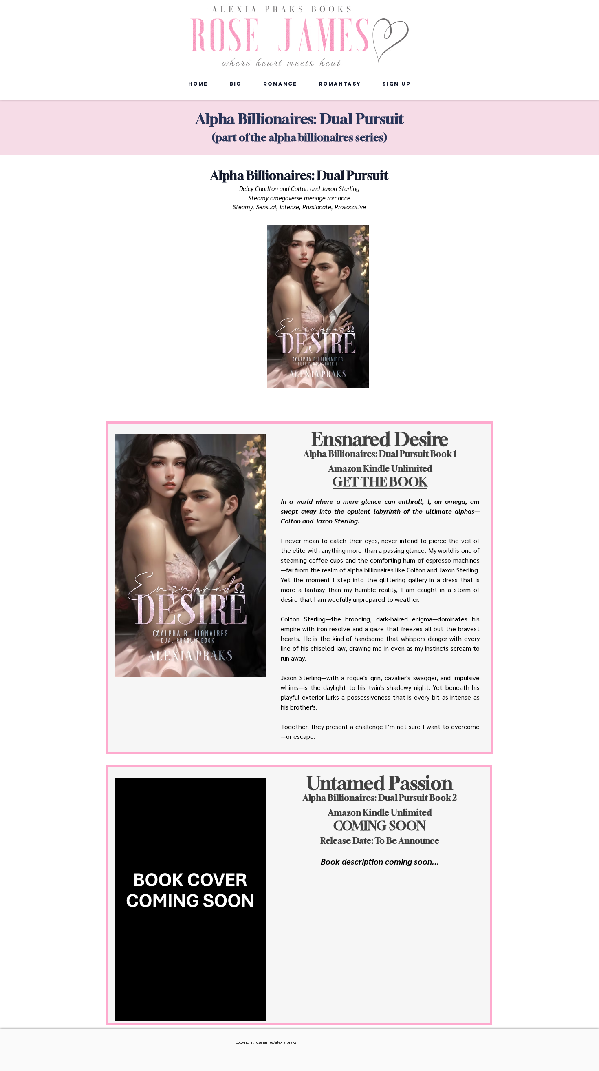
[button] (280, 86)
